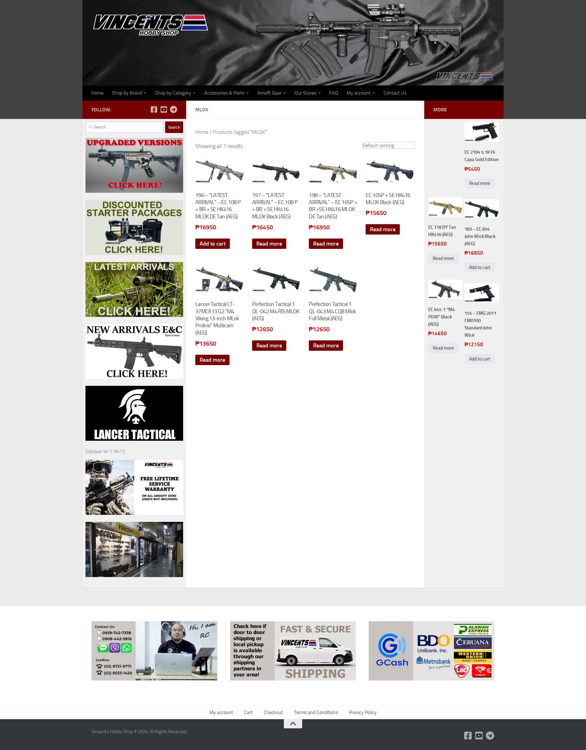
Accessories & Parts (224, 93)
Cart (248, 712)
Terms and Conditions (316, 712)
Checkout (273, 712)
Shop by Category (173, 93)
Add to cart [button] (213, 243)
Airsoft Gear (269, 93)
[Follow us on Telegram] (173, 109)
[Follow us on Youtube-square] (163, 109)
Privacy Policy (363, 712)
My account (359, 93)
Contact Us (395, 93)
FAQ (333, 93)
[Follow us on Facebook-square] (153, 109)
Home (97, 93)
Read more (269, 243)
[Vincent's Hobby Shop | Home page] (153, 24)
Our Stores (305, 93)
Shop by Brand (127, 93)
